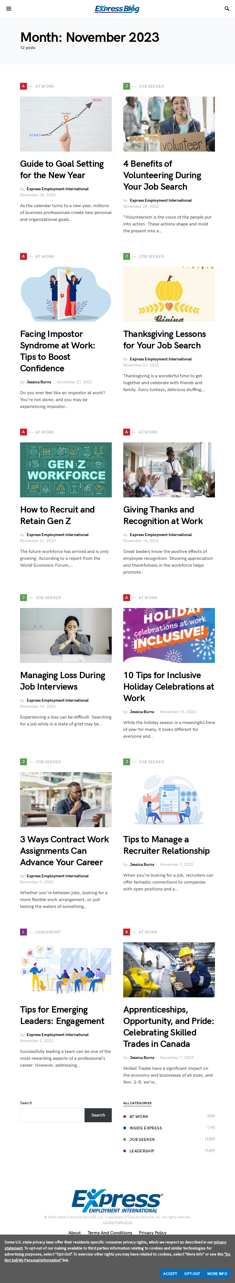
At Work (139, 1116)
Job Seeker (142, 1139)
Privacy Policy (153, 1233)
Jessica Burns (39, 382)
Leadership (142, 1151)
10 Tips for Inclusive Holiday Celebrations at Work (168, 687)
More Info (217, 1273)
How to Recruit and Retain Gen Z (57, 515)
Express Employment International (58, 189)
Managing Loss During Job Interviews (62, 681)
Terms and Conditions (110, 1233)
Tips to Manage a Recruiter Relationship (166, 845)
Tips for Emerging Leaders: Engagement (63, 1015)
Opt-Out (192, 1273)
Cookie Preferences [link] (117, 1222)
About (74, 1233)
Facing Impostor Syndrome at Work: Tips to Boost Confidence (57, 351)
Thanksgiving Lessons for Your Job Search (164, 340)
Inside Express (146, 1128)
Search (26, 1102)
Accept (170, 1273)
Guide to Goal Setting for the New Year (61, 169)
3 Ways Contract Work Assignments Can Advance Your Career (64, 851)
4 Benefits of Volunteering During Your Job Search (162, 175)
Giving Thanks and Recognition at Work (163, 515)
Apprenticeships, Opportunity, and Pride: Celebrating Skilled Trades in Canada (169, 1027)
